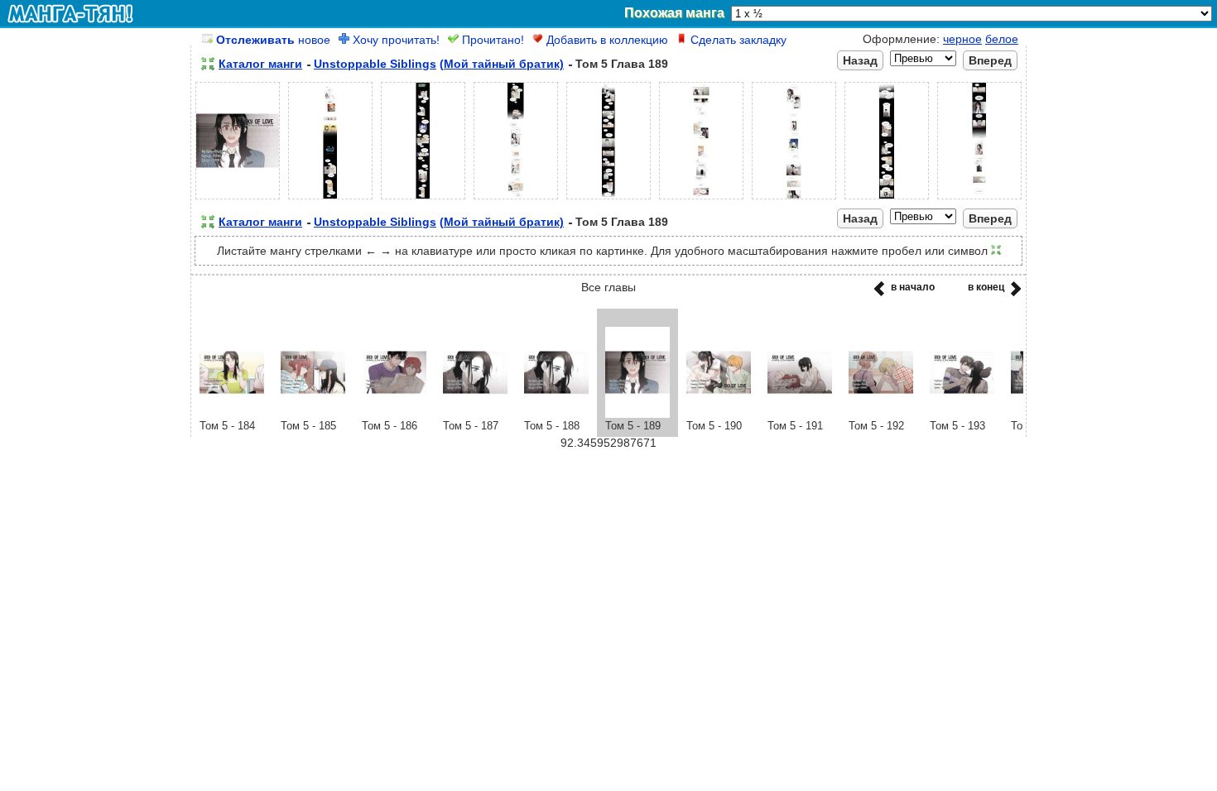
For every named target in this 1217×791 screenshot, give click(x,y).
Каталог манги (260, 63)
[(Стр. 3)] (423, 199)
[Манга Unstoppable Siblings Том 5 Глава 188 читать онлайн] (556, 413)
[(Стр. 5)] (608, 199)
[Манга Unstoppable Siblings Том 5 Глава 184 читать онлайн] (232, 413)
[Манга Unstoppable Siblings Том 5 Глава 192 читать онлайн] (881, 413)
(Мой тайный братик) (502, 63)
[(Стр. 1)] (237, 199)
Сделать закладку (736, 39)
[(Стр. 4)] (515, 199)
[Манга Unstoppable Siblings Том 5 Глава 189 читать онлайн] (637, 413)
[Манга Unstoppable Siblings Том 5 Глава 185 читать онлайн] (313, 413)
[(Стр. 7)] (794, 199)
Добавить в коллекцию (605, 39)
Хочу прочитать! (394, 39)
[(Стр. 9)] (979, 199)
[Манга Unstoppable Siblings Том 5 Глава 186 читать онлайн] (394, 413)
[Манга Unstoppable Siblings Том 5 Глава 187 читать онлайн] (475, 413)
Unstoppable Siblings (375, 63)
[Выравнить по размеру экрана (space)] (207, 63)
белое (1001, 39)
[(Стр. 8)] (886, 199)
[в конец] (1013, 294)
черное (962, 39)
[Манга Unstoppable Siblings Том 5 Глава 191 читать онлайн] (799, 413)
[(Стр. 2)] (330, 199)
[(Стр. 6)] (701, 199)
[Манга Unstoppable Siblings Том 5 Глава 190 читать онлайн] (718, 413)
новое (273, 39)
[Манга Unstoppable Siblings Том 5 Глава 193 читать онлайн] (962, 413)
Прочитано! (491, 39)
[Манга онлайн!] (70, 13)
